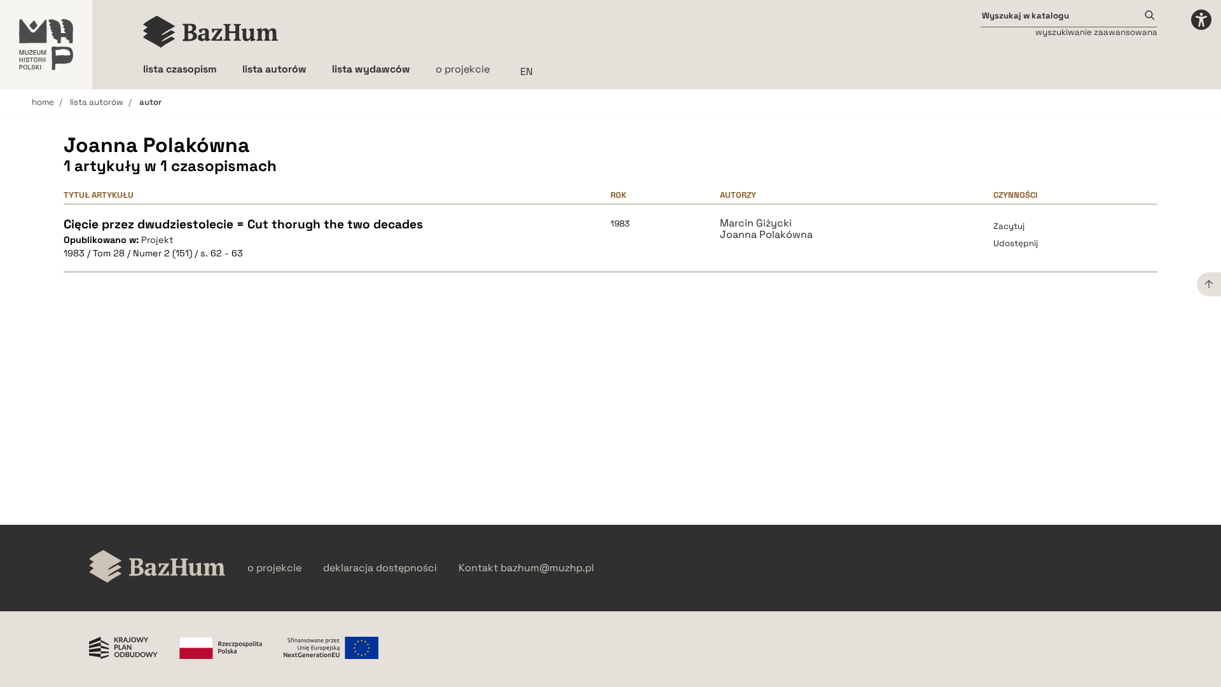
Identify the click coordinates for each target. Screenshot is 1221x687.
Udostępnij (1015, 243)
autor (150, 102)
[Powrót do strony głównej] (157, 567)
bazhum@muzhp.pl (547, 568)
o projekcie (463, 69)
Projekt (157, 240)
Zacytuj (1008, 226)
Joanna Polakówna (766, 234)
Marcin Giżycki (756, 223)
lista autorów (96, 102)
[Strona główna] (211, 32)
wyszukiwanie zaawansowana (1096, 32)
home (43, 102)
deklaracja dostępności (380, 568)
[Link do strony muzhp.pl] (46, 44)
